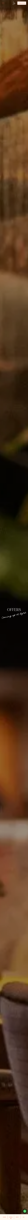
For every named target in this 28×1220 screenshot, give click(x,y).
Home (4, 1217)
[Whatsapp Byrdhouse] (24, 1211)
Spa (23, 1217)
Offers (11, 1217)
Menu (17, 1217)
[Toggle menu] (3, 3)
